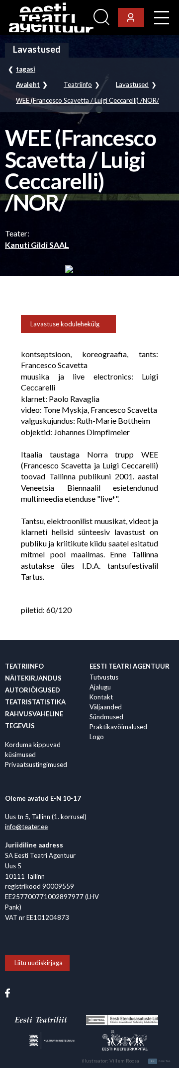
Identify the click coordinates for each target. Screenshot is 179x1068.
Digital (161, 1061)
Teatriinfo (78, 84)
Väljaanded (106, 707)
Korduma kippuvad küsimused (33, 750)
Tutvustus (104, 677)
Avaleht (28, 84)
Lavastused (132, 84)
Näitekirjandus (33, 678)
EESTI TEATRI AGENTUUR (130, 666)
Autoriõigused (32, 690)
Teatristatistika (35, 702)
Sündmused (106, 717)
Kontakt (101, 697)
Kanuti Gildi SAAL (37, 244)
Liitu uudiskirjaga (38, 963)
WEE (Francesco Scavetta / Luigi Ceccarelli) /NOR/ (87, 100)
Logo (97, 737)
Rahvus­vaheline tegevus (34, 720)
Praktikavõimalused (118, 727)
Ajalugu (100, 687)
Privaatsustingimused (36, 764)
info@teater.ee (26, 827)
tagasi (25, 69)
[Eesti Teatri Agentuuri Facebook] (7, 992)
